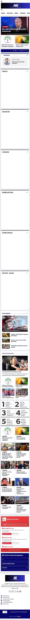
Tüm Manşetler (6, 600)
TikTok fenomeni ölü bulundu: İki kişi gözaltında (10, 414)
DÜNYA (3, 13)
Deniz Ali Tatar (16, 59)
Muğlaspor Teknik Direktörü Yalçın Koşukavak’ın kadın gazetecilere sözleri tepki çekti (9, 405)
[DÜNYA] (27, 71)
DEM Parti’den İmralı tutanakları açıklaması (7, 439)
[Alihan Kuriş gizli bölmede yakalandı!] (22, 465)
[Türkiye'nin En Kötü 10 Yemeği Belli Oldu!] (6, 335)
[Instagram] (15, 591)
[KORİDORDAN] (27, 232)
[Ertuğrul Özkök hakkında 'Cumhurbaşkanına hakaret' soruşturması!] (22, 482)
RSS (5, 611)
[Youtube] (20, 591)
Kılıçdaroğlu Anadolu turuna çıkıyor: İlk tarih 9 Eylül (24, 414)
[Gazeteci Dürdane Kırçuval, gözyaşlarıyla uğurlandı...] (8, 465)
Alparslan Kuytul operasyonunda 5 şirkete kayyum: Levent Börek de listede (24, 405)
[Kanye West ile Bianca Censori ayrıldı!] (6, 346)
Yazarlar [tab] (6, 55)
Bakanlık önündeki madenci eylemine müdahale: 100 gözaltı (24, 422)
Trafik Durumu (6, 597)
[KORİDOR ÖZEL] (27, 192)
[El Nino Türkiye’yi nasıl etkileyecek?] (22, 431)
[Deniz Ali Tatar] (7, 61)
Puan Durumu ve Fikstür (8, 599)
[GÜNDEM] (27, 152)
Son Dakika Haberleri (8, 602)
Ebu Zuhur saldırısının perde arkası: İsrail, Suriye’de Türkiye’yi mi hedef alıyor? (10, 422)
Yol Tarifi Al (16, 533)
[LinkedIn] (17, 591)
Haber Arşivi (6, 603)
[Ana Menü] (1, 1)
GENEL (16, 13)
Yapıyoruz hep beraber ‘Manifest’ (18, 62)
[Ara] (1, 10)
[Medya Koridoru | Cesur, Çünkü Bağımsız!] (15, 5)
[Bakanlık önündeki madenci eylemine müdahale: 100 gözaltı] (22, 447)
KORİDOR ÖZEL (7, 192)
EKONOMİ (10, 13)
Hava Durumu (6, 595)
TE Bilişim (18, 616)
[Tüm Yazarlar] (27, 55)
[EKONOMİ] (27, 111)
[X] (12, 591)
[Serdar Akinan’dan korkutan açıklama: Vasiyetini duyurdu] (8, 482)
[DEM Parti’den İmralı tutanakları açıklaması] (8, 431)
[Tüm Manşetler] (27, 353)
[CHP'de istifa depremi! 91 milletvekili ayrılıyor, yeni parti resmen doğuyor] (22, 500)
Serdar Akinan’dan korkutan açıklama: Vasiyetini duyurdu (7, 490)
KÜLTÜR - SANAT (8, 273)
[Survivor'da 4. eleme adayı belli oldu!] (6, 340)
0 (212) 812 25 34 (7, 533)
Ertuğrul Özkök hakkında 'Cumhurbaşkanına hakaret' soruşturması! (21, 491)
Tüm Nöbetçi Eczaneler (15, 550)
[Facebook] (10, 591)
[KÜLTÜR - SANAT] (27, 273)
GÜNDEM (22, 13)
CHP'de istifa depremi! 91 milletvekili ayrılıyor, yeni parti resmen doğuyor (21, 510)
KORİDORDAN (7, 233)
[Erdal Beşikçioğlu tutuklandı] (8, 500)
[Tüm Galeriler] (27, 313)
